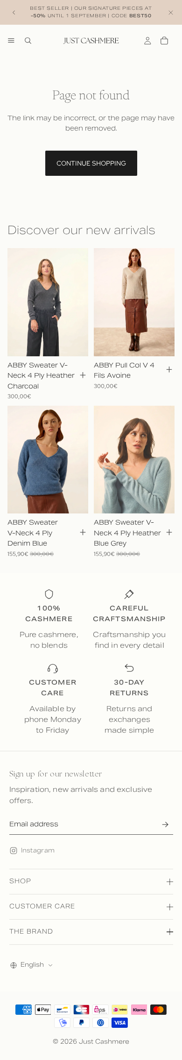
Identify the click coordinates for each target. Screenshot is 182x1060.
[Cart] (164, 40)
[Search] (28, 40)
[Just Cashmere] (91, 40)
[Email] (165, 824)
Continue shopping (91, 163)
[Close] (171, 12)
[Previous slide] (14, 12)
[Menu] (11, 40)
